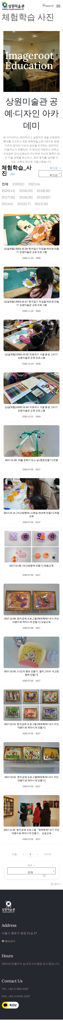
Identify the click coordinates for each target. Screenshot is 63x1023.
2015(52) (43, 197)
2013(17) (24, 204)
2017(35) (8, 197)
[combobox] (55, 168)
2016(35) (26, 197)
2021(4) (34, 184)
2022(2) (18, 184)
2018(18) (43, 191)
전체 (5, 184)
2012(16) (41, 204)
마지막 (47, 854)
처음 (14, 854)
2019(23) (26, 191)
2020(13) (8, 191)
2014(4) (7, 204)
